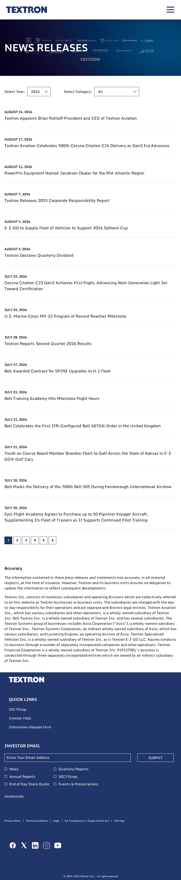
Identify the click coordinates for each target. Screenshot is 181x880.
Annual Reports (22, 776)
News (14, 769)
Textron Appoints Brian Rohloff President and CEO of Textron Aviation (70, 118)
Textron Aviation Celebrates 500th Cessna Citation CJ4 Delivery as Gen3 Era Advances (87, 146)
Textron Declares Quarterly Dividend (39, 255)
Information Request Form (36, 727)
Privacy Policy (12, 821)
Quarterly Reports (73, 769)
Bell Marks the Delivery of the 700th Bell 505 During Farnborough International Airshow (88, 487)
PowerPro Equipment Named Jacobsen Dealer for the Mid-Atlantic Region (74, 173)
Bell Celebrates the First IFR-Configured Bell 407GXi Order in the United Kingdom (82, 426)
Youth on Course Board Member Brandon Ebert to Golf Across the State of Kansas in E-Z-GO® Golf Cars (88, 456)
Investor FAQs (26, 718)
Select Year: (14, 91)
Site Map (119, 821)
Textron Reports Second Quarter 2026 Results (48, 344)
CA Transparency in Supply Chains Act (87, 821)
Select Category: (78, 91)
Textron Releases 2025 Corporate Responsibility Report (56, 200)
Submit (155, 758)
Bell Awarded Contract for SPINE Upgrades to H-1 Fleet (57, 371)
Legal (56, 821)
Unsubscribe (14, 796)
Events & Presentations (78, 784)
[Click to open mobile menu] (170, 10)
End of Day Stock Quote (29, 784)
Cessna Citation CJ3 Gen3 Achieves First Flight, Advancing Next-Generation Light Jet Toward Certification (85, 286)
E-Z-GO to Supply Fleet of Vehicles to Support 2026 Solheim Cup (66, 228)
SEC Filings (23, 709)
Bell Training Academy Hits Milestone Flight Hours (52, 398)
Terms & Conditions (37, 821)
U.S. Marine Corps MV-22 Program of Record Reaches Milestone (65, 316)
